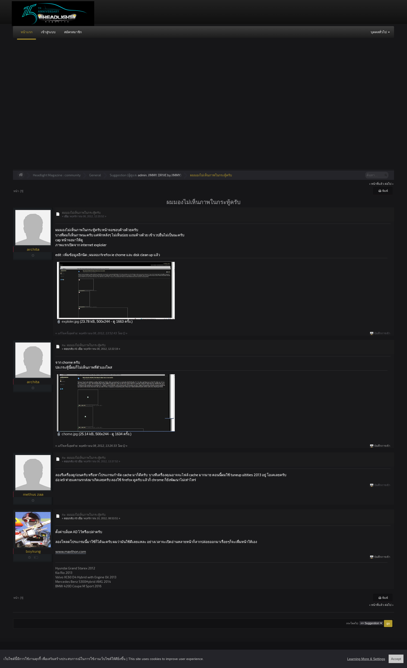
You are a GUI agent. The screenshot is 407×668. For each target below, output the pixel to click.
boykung (33, 551)
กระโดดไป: (352, 623)
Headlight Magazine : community (57, 175)
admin (142, 175)
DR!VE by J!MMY (169, 175)
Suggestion (118, 175)
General (95, 175)
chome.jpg (69, 434)
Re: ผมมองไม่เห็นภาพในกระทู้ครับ (84, 345)
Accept (396, 659)
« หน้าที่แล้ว (376, 183)
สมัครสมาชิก (73, 32)
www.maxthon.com (70, 551)
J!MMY (152, 175)
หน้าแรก (27, 32)
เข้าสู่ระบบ (48, 32)
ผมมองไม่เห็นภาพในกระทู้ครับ (211, 175)
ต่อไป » (389, 183)
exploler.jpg (70, 321)
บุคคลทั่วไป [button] (379, 32)
